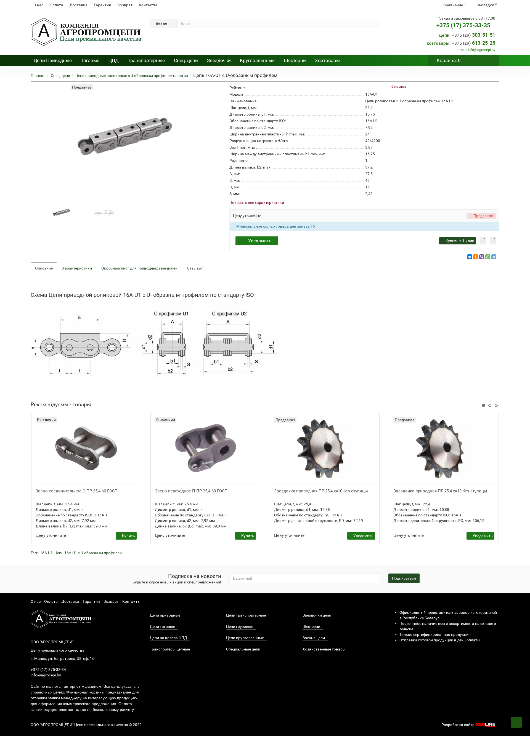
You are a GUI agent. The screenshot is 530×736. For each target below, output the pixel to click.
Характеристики (77, 268)
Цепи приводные (165, 615)
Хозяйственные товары (324, 649)
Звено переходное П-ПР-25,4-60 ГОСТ (191, 491)
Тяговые (90, 60)
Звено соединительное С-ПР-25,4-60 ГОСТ (76, 491)
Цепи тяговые (162, 626)
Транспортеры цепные (170, 649)
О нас (38, 5)
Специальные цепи (243, 649)
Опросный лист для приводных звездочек (139, 268)
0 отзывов (398, 87)
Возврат (124, 5)
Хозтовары (327, 60)
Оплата (56, 5)
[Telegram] (493, 256)
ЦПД (113, 60)
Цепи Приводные (53, 60)
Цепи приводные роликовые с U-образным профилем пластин (131, 75)
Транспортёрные (146, 60)
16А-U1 (46, 553)
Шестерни (295, 60)
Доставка (79, 5)
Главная (38, 75)
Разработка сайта (458, 724)
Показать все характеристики (256, 203)
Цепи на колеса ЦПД (168, 638)
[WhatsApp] (487, 256)
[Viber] (481, 256)
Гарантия (102, 5)
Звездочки (219, 60)
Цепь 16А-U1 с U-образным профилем (88, 553)
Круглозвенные (257, 60)
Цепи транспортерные (246, 615)
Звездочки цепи (317, 615)
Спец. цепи (186, 60)
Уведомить (259, 240)
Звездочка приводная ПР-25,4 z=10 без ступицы (321, 491)
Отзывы (195, 267)
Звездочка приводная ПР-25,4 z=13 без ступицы (440, 491)
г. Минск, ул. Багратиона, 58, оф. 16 (62, 658)
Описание (44, 268)
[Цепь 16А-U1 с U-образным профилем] (62, 212)
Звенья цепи (314, 638)
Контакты (148, 5)
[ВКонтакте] (469, 256)
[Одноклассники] (475, 256)
